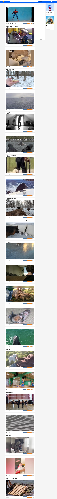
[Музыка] (4, 8)
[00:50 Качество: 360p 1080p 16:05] (20, 14)
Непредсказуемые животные (11, 155)
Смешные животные (9, 435)
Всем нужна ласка (9, 349)
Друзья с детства (9, 306)
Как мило (7, 284)
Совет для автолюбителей (10, 413)
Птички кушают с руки (10, 69)
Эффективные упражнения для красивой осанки (14, 370)
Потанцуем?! (8, 112)
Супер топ (7, 27)
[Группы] (4, 9)
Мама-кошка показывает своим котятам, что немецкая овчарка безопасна (18, 220)
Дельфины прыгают (9, 327)
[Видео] (4, 7)
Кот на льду (8, 241)
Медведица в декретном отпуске (11, 198)
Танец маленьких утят (10, 392)
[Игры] (4, 12)
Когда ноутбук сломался (10, 263)
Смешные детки (8, 456)
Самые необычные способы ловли (11, 478)
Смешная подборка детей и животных (12, 26)
